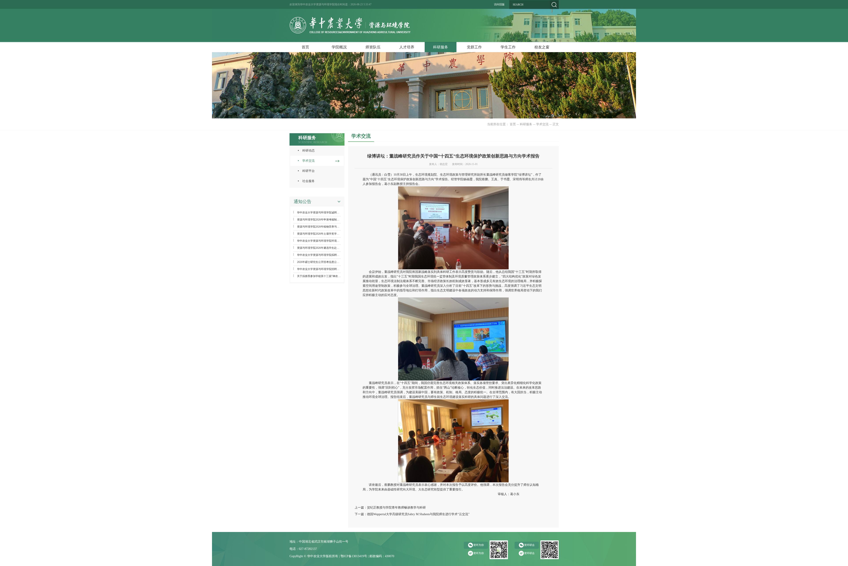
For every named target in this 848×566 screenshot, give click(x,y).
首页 (305, 47)
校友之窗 (541, 47)
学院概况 (339, 47)
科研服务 (440, 47)
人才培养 (406, 47)
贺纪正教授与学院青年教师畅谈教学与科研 (396, 507)
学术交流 (542, 124)
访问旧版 (499, 4)
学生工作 (508, 47)
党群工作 (474, 47)
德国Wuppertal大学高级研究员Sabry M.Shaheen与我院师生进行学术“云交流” (418, 514)
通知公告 (302, 201)
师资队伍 (372, 47)
